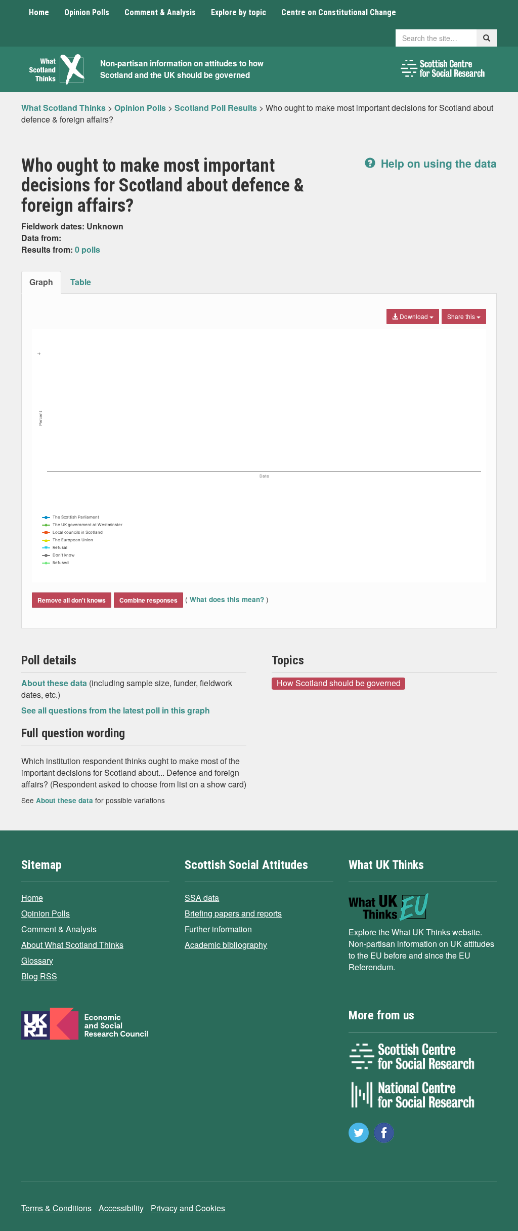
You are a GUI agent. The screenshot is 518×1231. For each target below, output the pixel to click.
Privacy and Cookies (188, 1208)
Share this (462, 316)
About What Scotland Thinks (72, 944)
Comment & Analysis (160, 12)
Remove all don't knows (71, 600)
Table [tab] (80, 282)
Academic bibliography (226, 944)
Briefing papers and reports (233, 913)
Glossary (37, 960)
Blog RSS (39, 976)
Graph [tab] (41, 282)
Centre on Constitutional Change (338, 12)
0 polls (87, 249)
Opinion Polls (86, 12)
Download (413, 316)
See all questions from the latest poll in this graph (115, 710)
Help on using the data (437, 163)
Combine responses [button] (148, 600)
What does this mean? (227, 599)
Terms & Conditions (56, 1208)
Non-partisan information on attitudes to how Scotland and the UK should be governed (182, 69)
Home (39, 12)
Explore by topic (238, 12)
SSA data (202, 897)
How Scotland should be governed (339, 683)
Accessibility (121, 1208)
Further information (218, 929)
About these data (55, 683)
